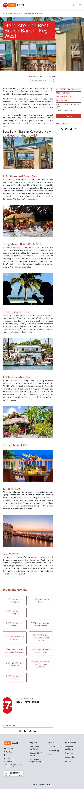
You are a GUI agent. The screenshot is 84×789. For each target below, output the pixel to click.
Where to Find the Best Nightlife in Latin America (40, 664)
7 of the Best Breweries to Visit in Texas (40, 650)
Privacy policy (70, 753)
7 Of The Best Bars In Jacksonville (14, 624)
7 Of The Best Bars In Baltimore (14, 664)
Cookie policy (70, 757)
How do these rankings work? (27, 133)
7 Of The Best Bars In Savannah (14, 677)
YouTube (9, 749)
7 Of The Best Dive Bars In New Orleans (40, 624)
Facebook (9, 752)
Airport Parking (53, 751)
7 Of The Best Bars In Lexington (14, 600)
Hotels (50, 755)
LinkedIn (9, 761)
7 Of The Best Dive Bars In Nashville (14, 637)
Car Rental (51, 747)
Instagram (9, 758)
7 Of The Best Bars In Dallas (40, 600)
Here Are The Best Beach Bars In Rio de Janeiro (40, 637)
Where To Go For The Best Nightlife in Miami (14, 650)
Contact (68, 761)
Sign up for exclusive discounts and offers (68, 106)
